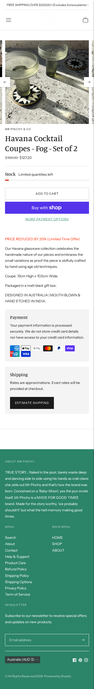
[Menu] (8, 20)
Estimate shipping (32, 403)
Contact (11, 550)
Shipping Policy (17, 575)
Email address (19, 634)
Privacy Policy (15, 588)
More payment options (47, 219)
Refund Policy (16, 569)
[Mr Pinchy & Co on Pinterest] (80, 660)
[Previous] (5, 82)
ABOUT (58, 550)
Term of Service (17, 594)
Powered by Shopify (57, 676)
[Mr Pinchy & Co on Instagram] (86, 660)
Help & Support (17, 556)
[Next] (89, 82)
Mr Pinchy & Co (18, 129)
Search (10, 537)
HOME (57, 537)
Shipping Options (18, 582)
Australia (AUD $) (21, 659)
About (10, 544)
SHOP (57, 544)
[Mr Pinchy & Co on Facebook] (74, 660)
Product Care (15, 563)
